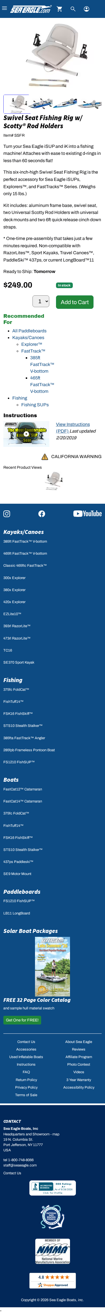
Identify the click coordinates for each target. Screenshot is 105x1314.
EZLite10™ (12, 614)
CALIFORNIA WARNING (76, 456)
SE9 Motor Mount (17, 874)
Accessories (26, 1049)
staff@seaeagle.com (20, 1165)
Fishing (19, 398)
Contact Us (26, 1042)
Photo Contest (78, 1064)
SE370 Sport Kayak (18, 662)
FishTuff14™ (13, 702)
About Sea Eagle (78, 1042)
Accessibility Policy (78, 1087)
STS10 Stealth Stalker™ (23, 726)
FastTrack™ (33, 351)
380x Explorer (14, 590)
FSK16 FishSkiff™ (18, 714)
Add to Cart (75, 302)
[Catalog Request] (52, 966)
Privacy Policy (26, 1087)
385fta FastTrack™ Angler (24, 738)
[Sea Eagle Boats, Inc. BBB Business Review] (52, 1188)
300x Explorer (14, 578)
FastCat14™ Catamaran (22, 801)
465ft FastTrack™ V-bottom (42, 384)
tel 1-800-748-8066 (18, 1160)
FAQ (26, 1072)
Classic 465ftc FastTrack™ (25, 566)
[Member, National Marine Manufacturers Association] (52, 1251)
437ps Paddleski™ (18, 862)
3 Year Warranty (78, 1080)
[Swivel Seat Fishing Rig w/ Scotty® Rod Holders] (53, 480)
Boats (10, 779)
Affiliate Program (79, 1057)
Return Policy (26, 1080)
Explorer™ (31, 344)
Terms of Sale (26, 1095)
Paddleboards (21, 891)
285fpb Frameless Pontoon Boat (29, 750)
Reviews (78, 1049)
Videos (78, 1072)
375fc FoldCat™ (16, 690)
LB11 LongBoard (16, 913)
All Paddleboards (29, 330)
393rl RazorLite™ (17, 626)
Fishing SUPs (35, 404)
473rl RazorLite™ (17, 638)
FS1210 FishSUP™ (19, 762)
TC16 (7, 650)
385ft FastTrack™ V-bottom (42, 364)
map (55, 1134)
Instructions (26, 1064)
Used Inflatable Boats (26, 1057)
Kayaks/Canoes (28, 337)
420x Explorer (14, 602)
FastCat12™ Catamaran (22, 789)
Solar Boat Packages (30, 931)
